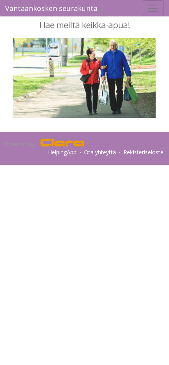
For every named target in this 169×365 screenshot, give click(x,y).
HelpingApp (62, 152)
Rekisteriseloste (143, 152)
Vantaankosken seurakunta (51, 8)
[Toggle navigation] (153, 8)
